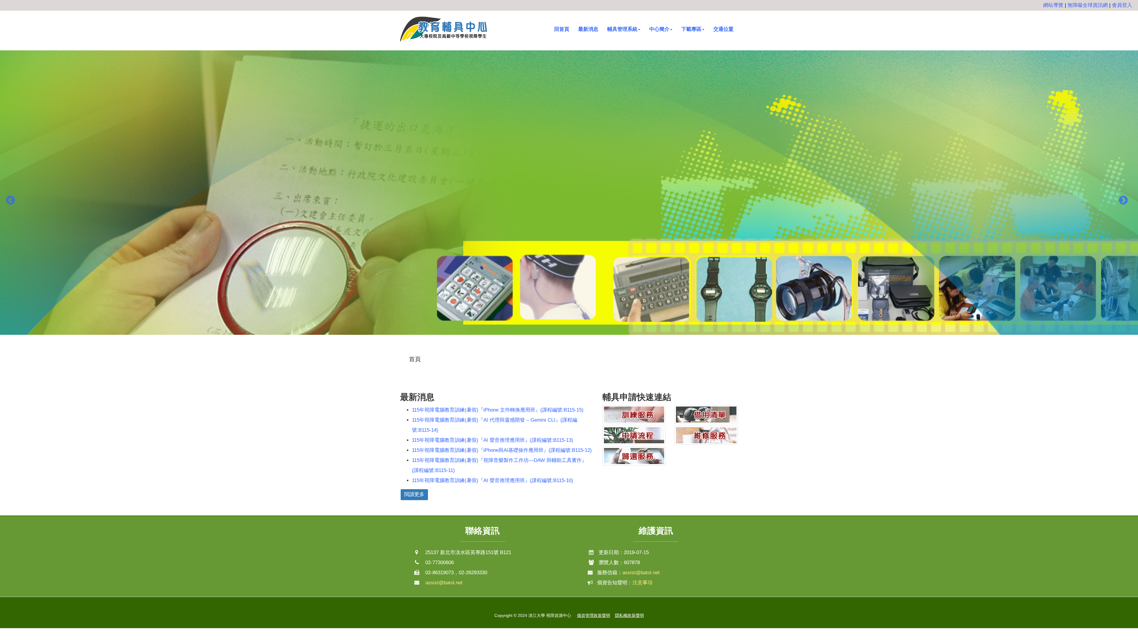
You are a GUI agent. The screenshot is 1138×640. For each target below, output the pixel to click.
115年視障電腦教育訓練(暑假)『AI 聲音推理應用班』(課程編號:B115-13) (492, 440)
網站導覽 (1053, 5)
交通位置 (723, 29)
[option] (569, 196)
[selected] (444, 29)
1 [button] (560, 350)
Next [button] (1123, 200)
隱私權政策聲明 (629, 615)
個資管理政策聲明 (593, 615)
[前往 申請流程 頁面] (634, 435)
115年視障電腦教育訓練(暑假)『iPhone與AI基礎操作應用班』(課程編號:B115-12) (502, 450)
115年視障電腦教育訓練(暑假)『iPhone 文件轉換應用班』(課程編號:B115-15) (498, 410)
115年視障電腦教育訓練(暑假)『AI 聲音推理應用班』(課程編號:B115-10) (492, 480)
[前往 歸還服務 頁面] (634, 456)
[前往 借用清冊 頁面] (706, 415)
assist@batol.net (444, 582)
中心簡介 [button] (659, 29)
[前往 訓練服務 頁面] (634, 415)
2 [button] (569, 350)
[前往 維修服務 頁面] (706, 435)
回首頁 (561, 29)
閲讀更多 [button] (414, 494)
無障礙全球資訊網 (1087, 5)
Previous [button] (10, 200)
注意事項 (642, 582)
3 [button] (578, 350)
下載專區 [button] (691, 29)
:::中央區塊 (12, 354)
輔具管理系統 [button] (622, 29)
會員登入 (1122, 5)
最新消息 (588, 29)
